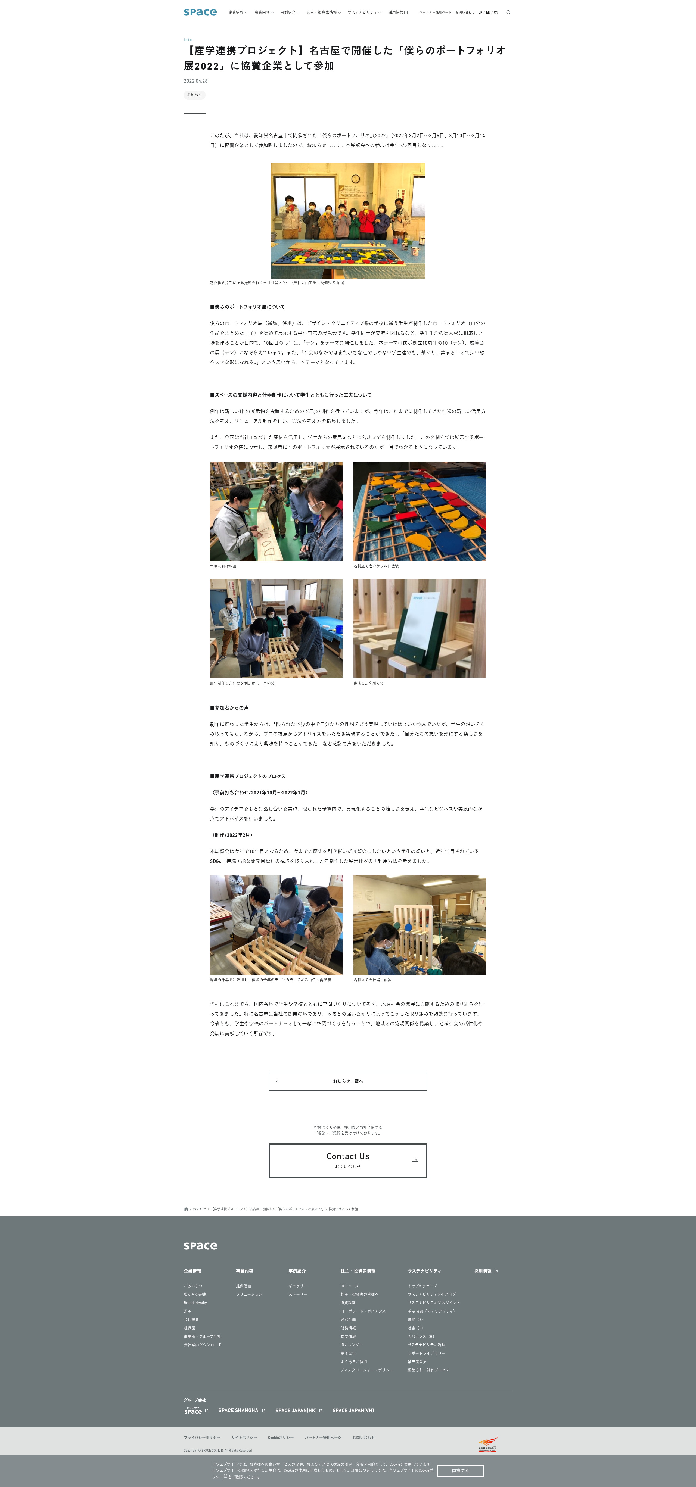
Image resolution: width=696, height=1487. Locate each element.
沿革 (187, 1312)
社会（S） (416, 1328)
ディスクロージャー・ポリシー (367, 1370)
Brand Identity (195, 1303)
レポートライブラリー (427, 1354)
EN (488, 12)
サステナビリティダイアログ (432, 1295)
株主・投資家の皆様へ (360, 1295)
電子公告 (348, 1354)
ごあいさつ (193, 1286)
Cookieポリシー (281, 1438)
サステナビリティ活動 (426, 1345)
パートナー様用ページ (435, 12)
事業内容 (262, 13)
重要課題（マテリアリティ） (432, 1312)
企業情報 (236, 13)
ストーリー (297, 1295)
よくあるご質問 (354, 1362)
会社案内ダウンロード (203, 1345)
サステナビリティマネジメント (434, 1303)
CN (496, 12)
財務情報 (348, 1328)
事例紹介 (288, 13)
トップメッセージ (422, 1286)
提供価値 (243, 1286)
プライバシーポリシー (202, 1438)
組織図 (189, 1328)
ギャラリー (297, 1286)
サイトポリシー (244, 1438)
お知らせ (199, 1209)
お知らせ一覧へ (348, 1082)
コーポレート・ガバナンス (363, 1312)
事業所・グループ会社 (202, 1337)
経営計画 (348, 1320)
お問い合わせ (465, 12)
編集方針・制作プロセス (428, 1370)
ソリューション (249, 1295)
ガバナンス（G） (422, 1337)
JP (480, 12)
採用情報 (395, 13)
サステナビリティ (362, 13)
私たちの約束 (195, 1295)
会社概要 (191, 1320)
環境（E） (416, 1320)
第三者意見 (417, 1362)
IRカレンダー (351, 1345)
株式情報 (348, 1337)
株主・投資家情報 (321, 13)
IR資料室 (348, 1303)
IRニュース (350, 1286)
